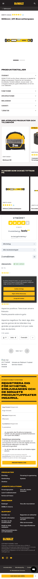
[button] (35, 576)
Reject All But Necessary (19, 293)
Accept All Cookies (19, 298)
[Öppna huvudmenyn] (3, 3)
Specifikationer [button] (7, 96)
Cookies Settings (19, 289)
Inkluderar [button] (6, 101)
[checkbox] (3, 433)
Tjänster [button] (5, 111)
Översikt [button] (5, 75)
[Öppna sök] (35, 3)
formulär (24, 458)
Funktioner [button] (6, 91)
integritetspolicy (6, 456)
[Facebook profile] (2, 557)
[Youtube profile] (11, 557)
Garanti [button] (4, 106)
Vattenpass (7, 8)
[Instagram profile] (7, 557)
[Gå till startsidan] (19, 3)
